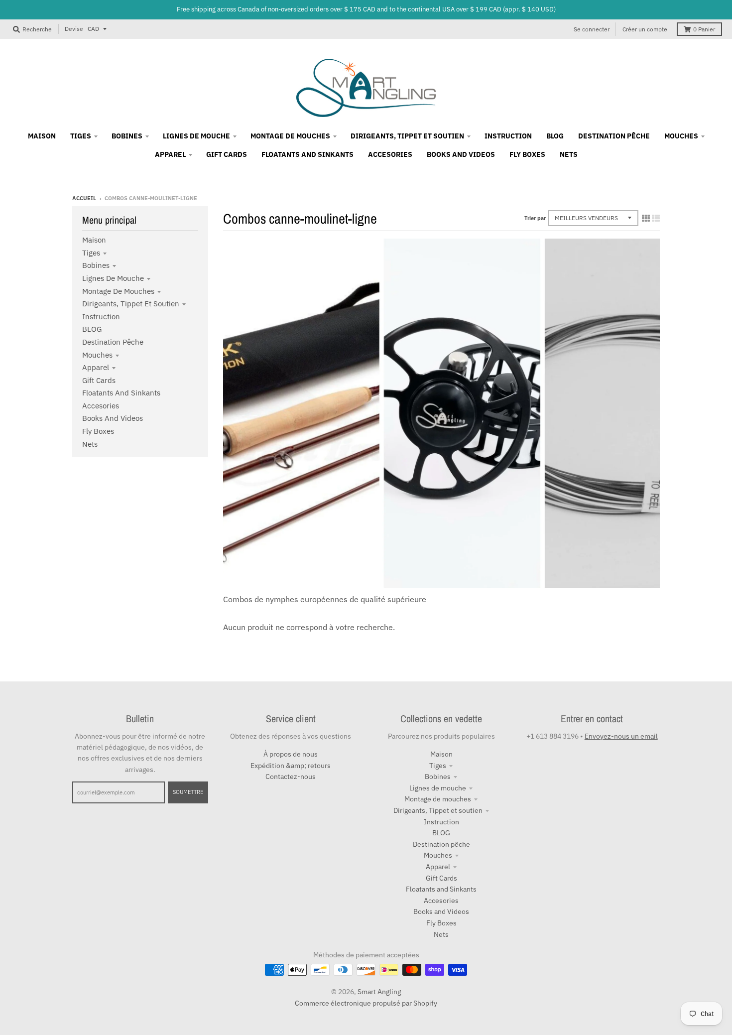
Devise (74, 28)
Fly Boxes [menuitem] (527, 154)
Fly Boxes (98, 431)
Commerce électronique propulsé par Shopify (366, 1003)
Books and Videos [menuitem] (461, 154)
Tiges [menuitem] (80, 135)
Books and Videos (112, 418)
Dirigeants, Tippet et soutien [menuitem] (407, 135)
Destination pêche (112, 342)
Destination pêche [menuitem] (614, 135)
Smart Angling (379, 991)
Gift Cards (99, 380)
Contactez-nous (290, 776)
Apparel (95, 367)
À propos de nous (290, 754)
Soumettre (188, 791)
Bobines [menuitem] (127, 135)
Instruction (101, 316)
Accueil (84, 198)
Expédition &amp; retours (290, 765)
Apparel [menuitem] (170, 154)
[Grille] (646, 218)
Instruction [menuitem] (508, 135)
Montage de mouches (118, 291)
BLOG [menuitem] (555, 135)
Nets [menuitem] (569, 154)
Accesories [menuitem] (390, 154)
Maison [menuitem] (42, 135)
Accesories (100, 405)
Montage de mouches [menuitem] (290, 135)
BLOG (92, 329)
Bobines (96, 265)
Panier (704, 29)
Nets (90, 444)
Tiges (91, 253)
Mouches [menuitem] (681, 135)
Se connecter (592, 29)
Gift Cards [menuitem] (226, 154)
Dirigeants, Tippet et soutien (130, 303)
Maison (94, 240)
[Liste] (656, 218)
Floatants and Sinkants (121, 392)
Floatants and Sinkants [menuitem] (307, 154)
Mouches (97, 355)
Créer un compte (644, 29)
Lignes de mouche (113, 278)
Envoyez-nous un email (621, 736)
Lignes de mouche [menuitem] (196, 135)
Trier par (535, 218)
